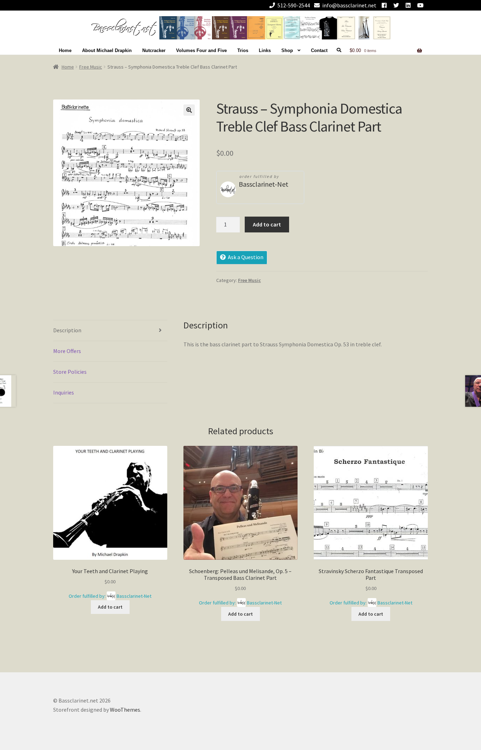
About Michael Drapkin (107, 50)
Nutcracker (153, 50)
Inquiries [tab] (63, 392)
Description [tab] (67, 330)
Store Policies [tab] (70, 371)
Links (265, 50)
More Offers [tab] (67, 350)
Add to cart (267, 224)
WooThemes (125, 709)
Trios (242, 50)
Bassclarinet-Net (263, 184)
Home (65, 50)
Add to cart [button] (110, 607)
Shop (287, 50)
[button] (189, 110)
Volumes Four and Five (201, 50)
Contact (319, 50)
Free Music (90, 67)
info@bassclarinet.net (349, 5)
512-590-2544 (293, 5)
